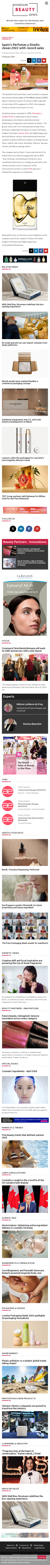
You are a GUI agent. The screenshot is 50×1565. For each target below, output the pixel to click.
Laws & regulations (14, 1172)
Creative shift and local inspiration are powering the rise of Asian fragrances (22, 961)
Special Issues (10, 1063)
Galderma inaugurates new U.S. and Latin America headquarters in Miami (21, 420)
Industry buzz (7, 37)
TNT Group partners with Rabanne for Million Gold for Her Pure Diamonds (23, 497)
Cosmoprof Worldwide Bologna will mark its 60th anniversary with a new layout (23, 649)
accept (43, 1557)
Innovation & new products (19, 1398)
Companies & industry (15, 1443)
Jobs (4, 779)
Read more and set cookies (19, 1562)
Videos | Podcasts (12, 832)
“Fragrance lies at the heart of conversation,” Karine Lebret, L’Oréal (21, 1452)
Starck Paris (24, 133)
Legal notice (40, 1548)
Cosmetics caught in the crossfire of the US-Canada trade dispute (23, 1181)
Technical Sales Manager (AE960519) (32, 790)
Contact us (24, 1545)
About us (11, 1545)
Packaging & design (13, 1308)
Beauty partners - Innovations (24, 542)
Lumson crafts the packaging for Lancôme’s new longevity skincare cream (23, 459)
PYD (30, 169)
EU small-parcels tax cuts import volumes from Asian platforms (24, 344)
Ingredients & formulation (18, 1263)
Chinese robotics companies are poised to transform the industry (24, 1407)
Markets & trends (12, 1127)
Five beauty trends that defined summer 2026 (23, 1136)
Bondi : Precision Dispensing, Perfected (20, 869)
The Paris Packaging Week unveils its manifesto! (25, 943)
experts (8, 696)
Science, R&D (9, 1218)
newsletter (26, 1548)
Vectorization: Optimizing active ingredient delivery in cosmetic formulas (25, 1226)
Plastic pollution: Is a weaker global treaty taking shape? (24, 1361)
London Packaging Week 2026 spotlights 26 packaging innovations (23, 1316)
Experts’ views (10, 953)
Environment (10, 1353)
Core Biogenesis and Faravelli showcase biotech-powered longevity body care (23, 1271)
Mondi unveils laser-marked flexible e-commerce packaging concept (20, 382)
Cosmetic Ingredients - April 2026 (19, 1071)
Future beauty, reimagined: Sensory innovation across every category (20, 1017)
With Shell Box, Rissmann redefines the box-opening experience (23, 305)
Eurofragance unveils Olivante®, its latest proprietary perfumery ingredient (22, 906)
